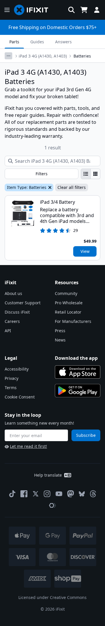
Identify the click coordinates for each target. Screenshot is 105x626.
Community (66, 293)
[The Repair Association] (52, 505)
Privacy (11, 378)
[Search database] (71, 10)
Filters (42, 173)
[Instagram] (47, 493)
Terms (11, 387)
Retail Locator (68, 312)
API (8, 330)
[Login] (97, 10)
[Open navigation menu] (7, 10)
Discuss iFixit (17, 312)
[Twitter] (35, 493)
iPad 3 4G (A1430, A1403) (43, 56)
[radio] (86, 174)
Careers (12, 321)
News (60, 340)
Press (60, 330)
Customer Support (23, 302)
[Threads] (93, 493)
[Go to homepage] (33, 10)
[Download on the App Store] (77, 372)
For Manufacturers (73, 321)
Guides (37, 41)
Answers (63, 41)
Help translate (48, 475)
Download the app (76, 358)
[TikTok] (12, 493)
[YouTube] (58, 493)
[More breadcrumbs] (8, 55)
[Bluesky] (82, 494)
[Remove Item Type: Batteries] (49, 187)
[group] (90, 174)
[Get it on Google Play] (77, 391)
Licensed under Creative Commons (52, 597)
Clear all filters (71, 187)
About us (13, 293)
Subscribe (86, 435)
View (85, 251)
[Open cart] (84, 10)
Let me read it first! (28, 446)
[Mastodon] (70, 493)
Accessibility (17, 369)
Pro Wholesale (69, 302)
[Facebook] (23, 493)
